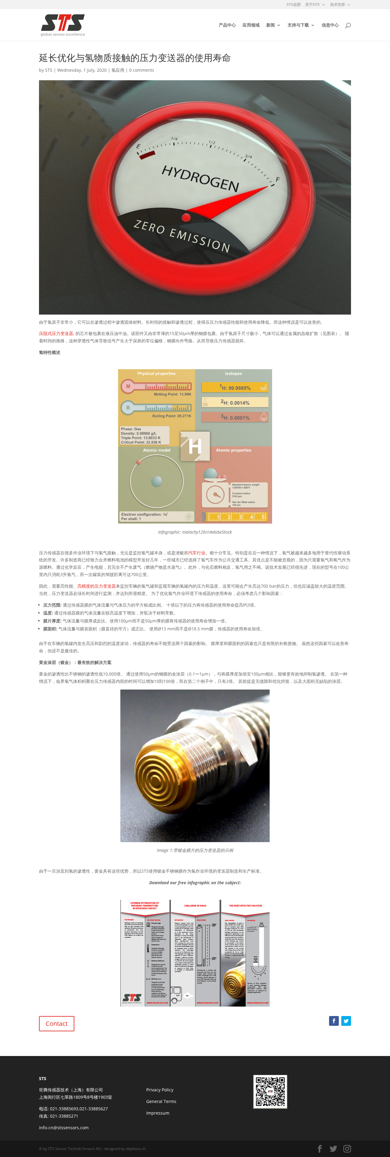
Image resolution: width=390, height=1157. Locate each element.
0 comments (141, 70)
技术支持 (337, 5)
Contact (57, 1023)
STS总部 (293, 5)
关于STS (312, 5)
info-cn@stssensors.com (64, 1127)
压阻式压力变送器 (56, 333)
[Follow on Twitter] (346, 1021)
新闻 (270, 25)
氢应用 (118, 70)
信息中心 (330, 25)
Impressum (157, 1113)
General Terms (161, 1101)
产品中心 (227, 25)
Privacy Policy (159, 1090)
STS (48, 70)
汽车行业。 (199, 553)
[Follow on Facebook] (334, 1021)
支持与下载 (298, 25)
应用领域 (251, 25)
